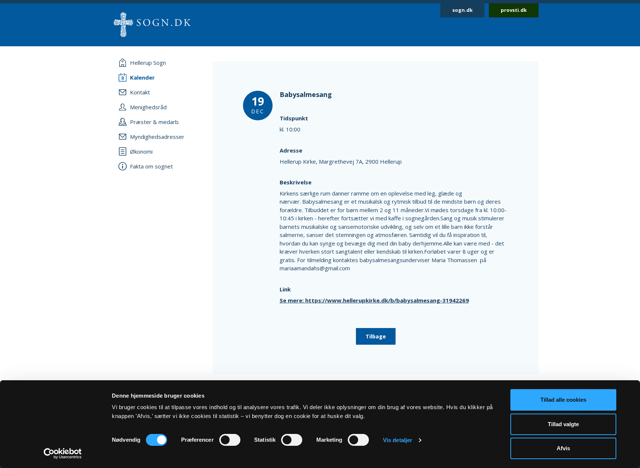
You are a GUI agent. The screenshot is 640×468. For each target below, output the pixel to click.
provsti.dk (514, 10)
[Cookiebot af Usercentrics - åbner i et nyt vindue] (62, 453)
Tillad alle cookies (563, 400)
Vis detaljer (397, 440)
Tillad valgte (563, 424)
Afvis (563, 448)
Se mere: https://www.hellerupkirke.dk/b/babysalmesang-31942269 (374, 300)
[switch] (229, 440)
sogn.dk (462, 10)
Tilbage (376, 336)
